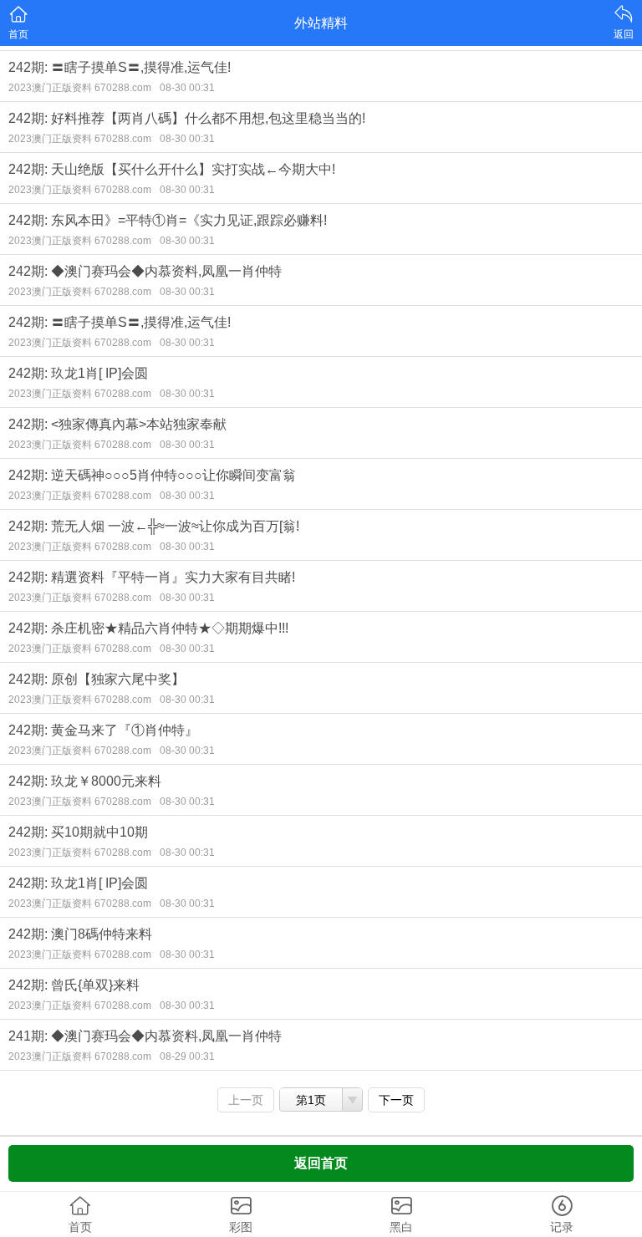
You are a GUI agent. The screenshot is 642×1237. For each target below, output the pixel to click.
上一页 (245, 1100)
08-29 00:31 (187, 1056)
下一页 (396, 1100)
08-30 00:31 (187, 88)
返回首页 (321, 1163)
